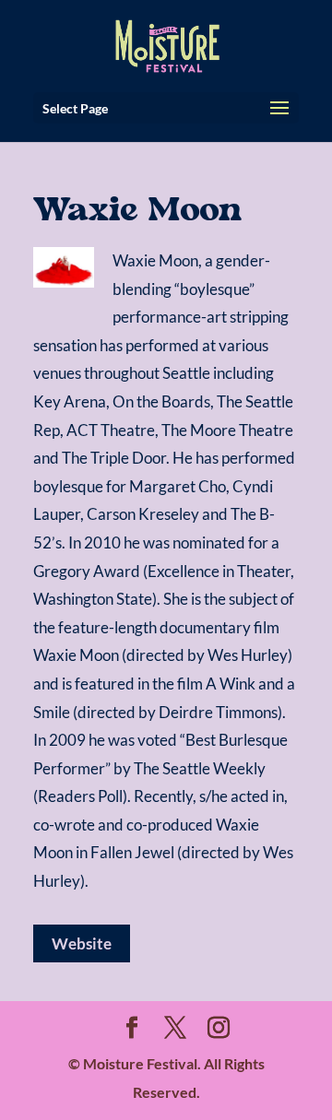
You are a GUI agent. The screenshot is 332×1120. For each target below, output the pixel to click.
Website (82, 943)
